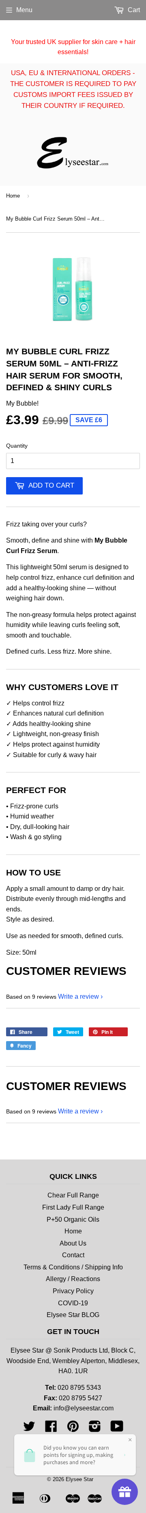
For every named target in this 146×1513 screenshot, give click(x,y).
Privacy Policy (73, 1291)
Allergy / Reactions (73, 1278)
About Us (73, 1243)
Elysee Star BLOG (73, 1314)
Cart (133, 9)
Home (13, 196)
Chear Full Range (73, 1195)
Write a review (78, 996)
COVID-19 (73, 1303)
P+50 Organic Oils (73, 1219)
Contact (73, 1255)
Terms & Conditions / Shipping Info (73, 1267)
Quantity (17, 445)
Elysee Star (79, 1479)
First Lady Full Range (73, 1207)
